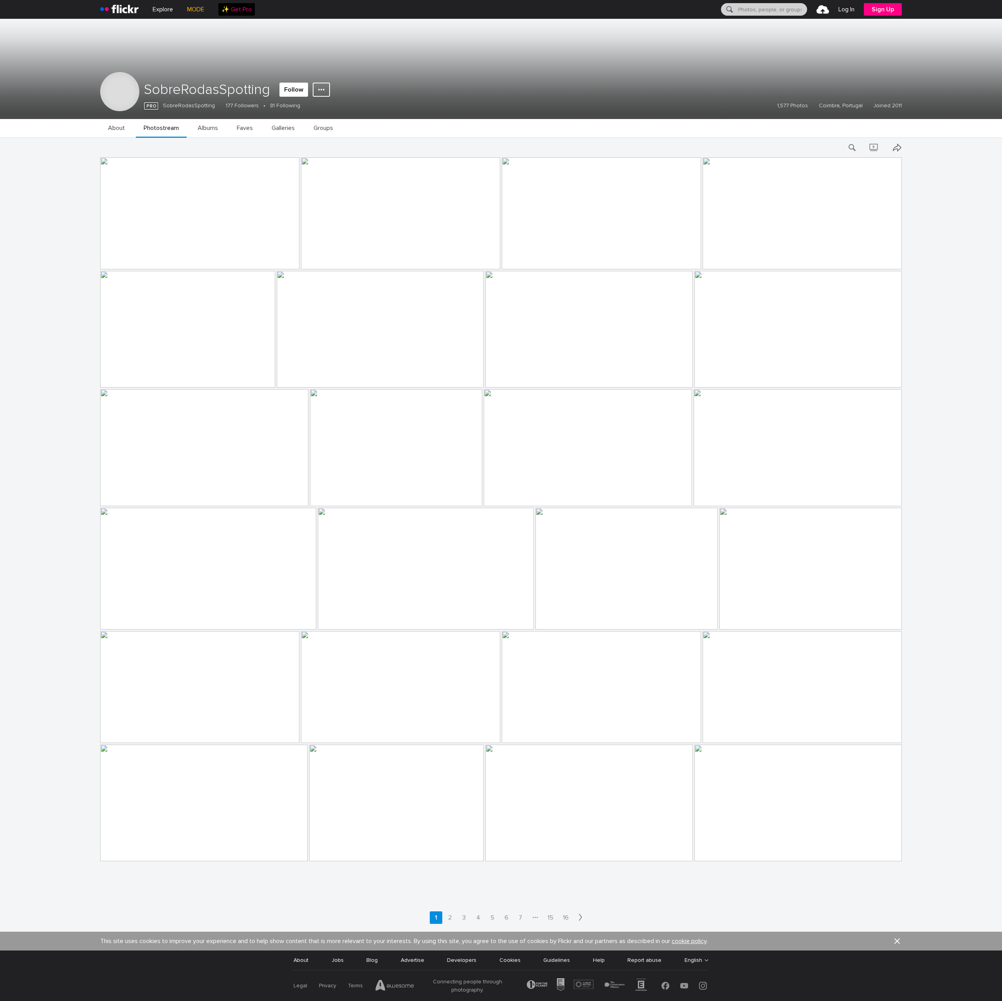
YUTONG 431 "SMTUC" (133, 494)
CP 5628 (708, 849)
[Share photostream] (897, 147)
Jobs (338, 960)
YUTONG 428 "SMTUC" (343, 494)
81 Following (285, 105)
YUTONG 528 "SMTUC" (334, 257)
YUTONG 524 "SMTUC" (133, 849)
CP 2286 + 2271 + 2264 (727, 375)
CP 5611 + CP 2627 (304, 375)
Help (599, 960)
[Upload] (822, 9)
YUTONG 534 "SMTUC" (535, 730)
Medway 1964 (714, 494)
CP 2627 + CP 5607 (346, 617)
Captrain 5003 (121, 617)
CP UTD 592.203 (124, 375)
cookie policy (689, 941)
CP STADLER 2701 (126, 257)
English (693, 960)
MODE (195, 9)
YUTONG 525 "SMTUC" (334, 730)
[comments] (685, 499)
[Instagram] (703, 985)
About (301, 960)
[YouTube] (684, 985)
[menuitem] (236, 9)
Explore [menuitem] (163, 9)
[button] (273, 262)
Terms (355, 985)
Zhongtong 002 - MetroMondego (748, 257)
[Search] (729, 9)
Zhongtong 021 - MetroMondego (530, 849)
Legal (300, 985)
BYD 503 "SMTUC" (127, 730)
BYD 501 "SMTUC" (512, 375)
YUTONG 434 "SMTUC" (517, 494)
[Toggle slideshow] (874, 147)
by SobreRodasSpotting (124, 263)
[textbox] (772, 9)
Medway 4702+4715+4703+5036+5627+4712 (597, 617)
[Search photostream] (852, 147)
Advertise (412, 960)
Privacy (327, 985)
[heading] (119, 9)
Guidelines (556, 960)
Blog (372, 960)
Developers (461, 960)
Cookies (510, 960)
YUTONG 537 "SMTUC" (736, 730)
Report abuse (644, 960)
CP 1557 (733, 617)
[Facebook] (665, 985)
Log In (846, 9)
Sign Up (883, 9)
